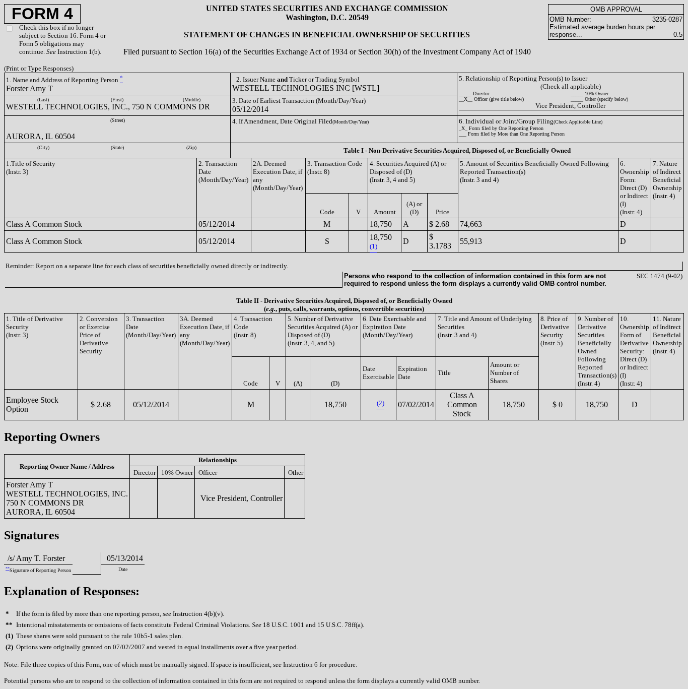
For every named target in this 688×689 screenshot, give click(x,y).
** (8, 569)
